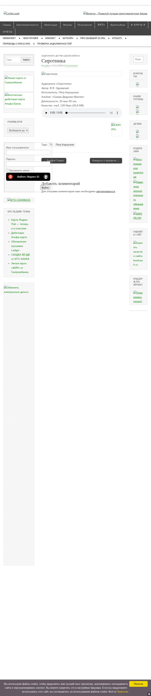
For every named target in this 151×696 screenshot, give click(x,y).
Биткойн (68, 38)
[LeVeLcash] (11, 11)
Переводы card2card (16, 43)
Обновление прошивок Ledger (18, 246)
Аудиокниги (48, 55)
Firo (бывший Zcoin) (92, 38)
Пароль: (11, 159)
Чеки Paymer (30, 38)
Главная (7, 24)
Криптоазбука (117, 24)
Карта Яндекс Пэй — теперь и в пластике (19, 224)
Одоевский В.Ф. (71, 55)
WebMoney (9, 38)
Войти (45, 187)
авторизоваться (105, 191)
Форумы (67, 24)
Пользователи (85, 24)
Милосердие (50, 24)
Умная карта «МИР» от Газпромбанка (19, 267)
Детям (59, 55)
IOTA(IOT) (117, 38)
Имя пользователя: (17, 147)
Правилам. (123, 691)
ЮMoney (50, 38)
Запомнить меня (19, 170)
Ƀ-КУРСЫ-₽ (138, 24)
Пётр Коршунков (65, 144)
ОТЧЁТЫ (7, 31)
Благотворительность (28, 24)
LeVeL (47, 65)
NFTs (101, 24)
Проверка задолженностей (54, 43)
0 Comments (71, 65)
